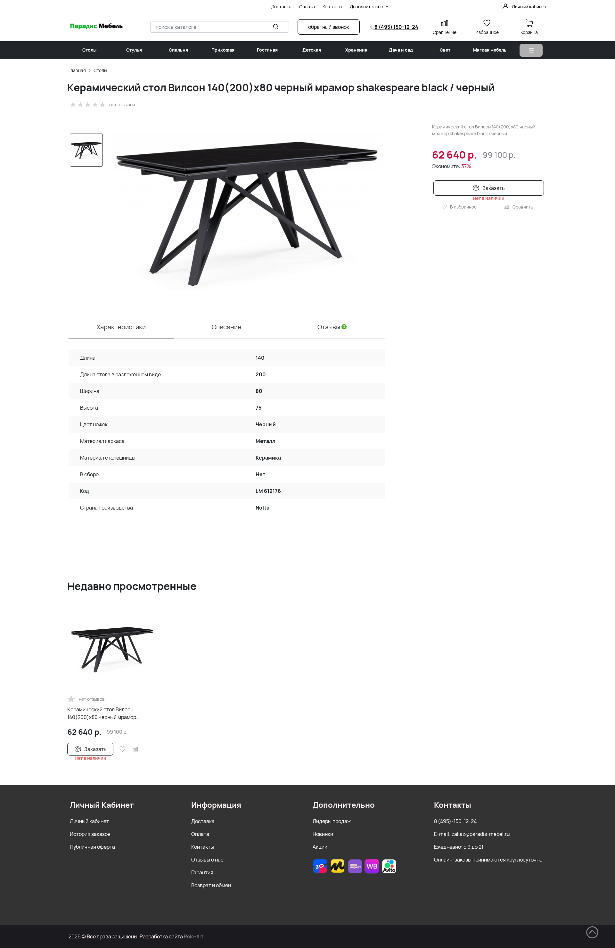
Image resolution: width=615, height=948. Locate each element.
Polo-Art (193, 936)
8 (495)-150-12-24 (455, 821)
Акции (320, 846)
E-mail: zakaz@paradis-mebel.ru (472, 834)
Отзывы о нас (207, 859)
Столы (100, 70)
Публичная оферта (92, 846)
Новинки (323, 834)
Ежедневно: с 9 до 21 (458, 846)
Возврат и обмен (211, 885)
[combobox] (219, 27)
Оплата (200, 834)
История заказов (90, 834)
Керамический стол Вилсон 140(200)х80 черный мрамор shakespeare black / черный (101, 713)
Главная (77, 70)
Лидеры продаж (332, 821)
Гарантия (202, 872)
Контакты (202, 846)
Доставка (203, 821)
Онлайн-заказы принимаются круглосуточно (488, 859)
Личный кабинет (89, 821)
